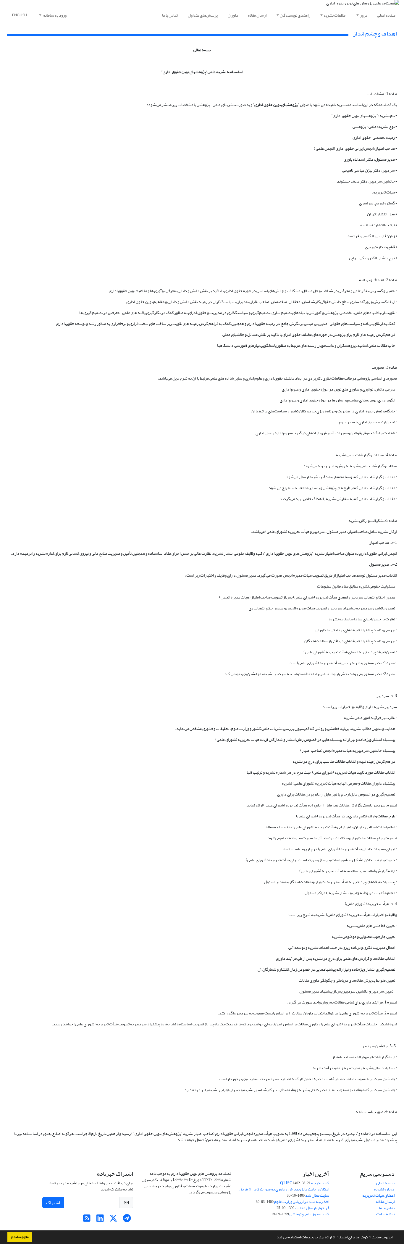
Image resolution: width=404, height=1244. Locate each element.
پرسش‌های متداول (203, 15)
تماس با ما (170, 15)
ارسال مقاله (257, 15)
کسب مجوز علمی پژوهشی (309, 1214)
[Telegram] (126, 1220)
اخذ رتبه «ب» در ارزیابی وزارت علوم (301, 1202)
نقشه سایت (385, 1214)
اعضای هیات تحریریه (378, 1195)
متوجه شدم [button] (20, 1236)
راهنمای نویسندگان (295, 15)
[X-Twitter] (113, 1220)
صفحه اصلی (386, 15)
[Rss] (86, 1220)
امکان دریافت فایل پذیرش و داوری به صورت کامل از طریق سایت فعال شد (284, 1192)
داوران (233, 15)
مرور (363, 15)
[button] (274, 1238)
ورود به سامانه (55, 15)
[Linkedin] (100, 1220)
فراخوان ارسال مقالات (312, 1208)
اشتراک (53, 1202)
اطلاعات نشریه (335, 15)
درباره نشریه (384, 1189)
